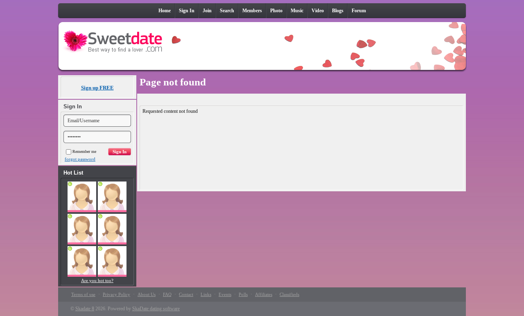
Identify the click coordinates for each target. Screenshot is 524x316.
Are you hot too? (97, 280)
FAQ (167, 294)
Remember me (84, 151)
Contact (186, 294)
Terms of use (83, 294)
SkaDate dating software (156, 309)
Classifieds (289, 294)
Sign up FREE (97, 88)
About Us (147, 294)
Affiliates (263, 294)
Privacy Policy (116, 294)
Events (225, 294)
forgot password (80, 159)
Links (206, 294)
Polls (243, 294)
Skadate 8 (84, 309)
